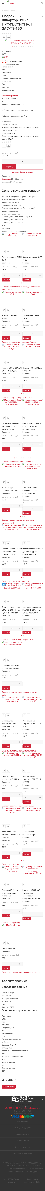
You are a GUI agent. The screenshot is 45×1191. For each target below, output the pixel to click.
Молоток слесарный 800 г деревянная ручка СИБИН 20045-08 (32, 552)
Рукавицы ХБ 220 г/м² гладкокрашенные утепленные (10, 893)
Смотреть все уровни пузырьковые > (17, 398)
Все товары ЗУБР (9, 133)
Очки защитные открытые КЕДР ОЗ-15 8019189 (31, 779)
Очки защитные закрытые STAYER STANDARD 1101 (9, 724)
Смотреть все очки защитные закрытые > (19, 750)
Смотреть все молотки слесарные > (16, 581)
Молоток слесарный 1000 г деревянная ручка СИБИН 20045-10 (12, 552)
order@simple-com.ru (29, 1108)
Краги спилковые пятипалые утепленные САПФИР (11, 835)
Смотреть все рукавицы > (12, 923)
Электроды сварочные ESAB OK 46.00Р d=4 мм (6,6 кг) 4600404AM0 (31, 610)
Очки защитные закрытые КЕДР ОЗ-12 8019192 (31, 724)
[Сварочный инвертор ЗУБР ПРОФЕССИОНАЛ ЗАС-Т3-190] (22, 42)
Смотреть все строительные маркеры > (17, 462)
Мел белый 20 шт (8, 948)
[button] (12, 46)
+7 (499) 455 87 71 (13, 1108)
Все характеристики (10, 96)
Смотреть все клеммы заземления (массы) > (20, 342)
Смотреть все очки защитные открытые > (19, 806)
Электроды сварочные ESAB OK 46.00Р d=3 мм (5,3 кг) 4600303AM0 (11, 610)
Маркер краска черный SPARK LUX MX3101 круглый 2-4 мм (31, 426)
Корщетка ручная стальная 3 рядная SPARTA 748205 (29, 490)
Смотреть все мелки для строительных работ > (21, 972)
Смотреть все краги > (10, 864)
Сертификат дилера (14, 61)
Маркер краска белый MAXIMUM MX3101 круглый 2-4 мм (10, 426)
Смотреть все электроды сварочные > (17, 640)
